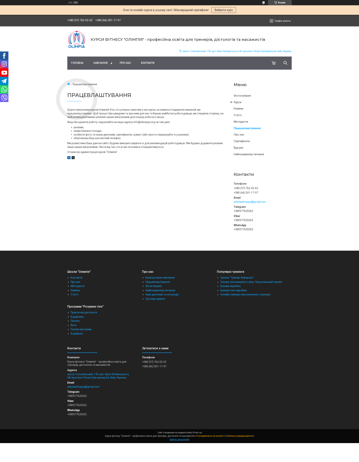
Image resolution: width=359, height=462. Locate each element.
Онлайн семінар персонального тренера (245, 294)
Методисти (241, 121)
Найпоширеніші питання (249, 154)
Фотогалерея (242, 95)
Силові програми (81, 329)
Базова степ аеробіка (233, 290)
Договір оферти (155, 298)
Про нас (125, 62)
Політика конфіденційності (239, 436)
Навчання (100, 62)
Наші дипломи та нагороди (162, 294)
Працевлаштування (247, 128)
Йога (73, 325)
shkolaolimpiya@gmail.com (250, 201)
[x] (73, 158)
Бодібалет (77, 333)
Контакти (147, 62)
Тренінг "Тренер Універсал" (237, 277)
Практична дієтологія (84, 312)
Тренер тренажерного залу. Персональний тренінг (251, 281)
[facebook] (68, 158)
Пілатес (75, 320)
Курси (237, 102)
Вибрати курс (223, 10)
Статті (238, 115)
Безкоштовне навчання (160, 277)
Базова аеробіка (230, 286)
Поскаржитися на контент (210, 436)
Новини (238, 108)
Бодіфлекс (77, 316)
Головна (77, 62)
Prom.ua (197, 432)
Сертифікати (242, 141)
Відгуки (238, 147)
